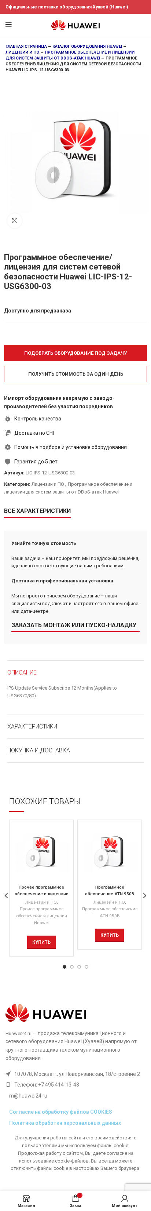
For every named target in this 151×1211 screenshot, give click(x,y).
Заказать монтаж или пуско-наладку (73, 625)
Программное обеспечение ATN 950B (109, 912)
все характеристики (37, 510)
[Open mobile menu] (8, 25)
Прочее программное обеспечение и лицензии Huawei (41, 915)
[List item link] (72, 1085)
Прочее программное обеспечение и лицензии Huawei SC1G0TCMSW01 (42, 894)
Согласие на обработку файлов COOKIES (60, 1112)
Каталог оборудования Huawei (87, 46)
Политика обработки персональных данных (65, 1123)
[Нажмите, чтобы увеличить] (14, 220)
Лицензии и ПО (22, 52)
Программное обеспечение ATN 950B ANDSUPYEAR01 (109, 894)
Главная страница (26, 46)
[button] (75, 353)
